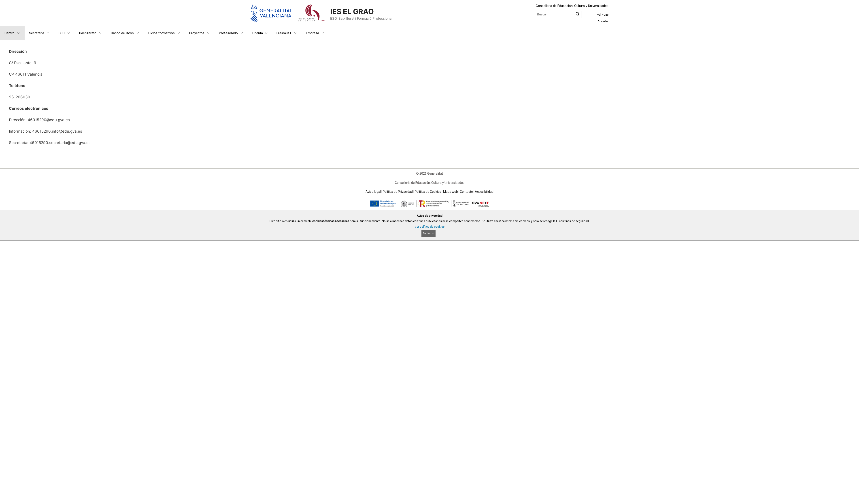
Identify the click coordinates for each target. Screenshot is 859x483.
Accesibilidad (484, 191)
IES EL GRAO (352, 11)
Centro (9, 33)
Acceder (602, 21)
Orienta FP (260, 33)
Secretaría (36, 33)
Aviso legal (373, 191)
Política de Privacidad (398, 191)
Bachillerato (87, 33)
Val (599, 14)
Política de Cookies (428, 191)
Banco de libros (122, 33)
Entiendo (428, 233)
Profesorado (228, 33)
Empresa (312, 33)
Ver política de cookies (429, 226)
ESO (62, 33)
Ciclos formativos (161, 33)
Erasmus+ (283, 33)
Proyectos (196, 33)
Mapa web (450, 191)
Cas (606, 14)
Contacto (466, 191)
